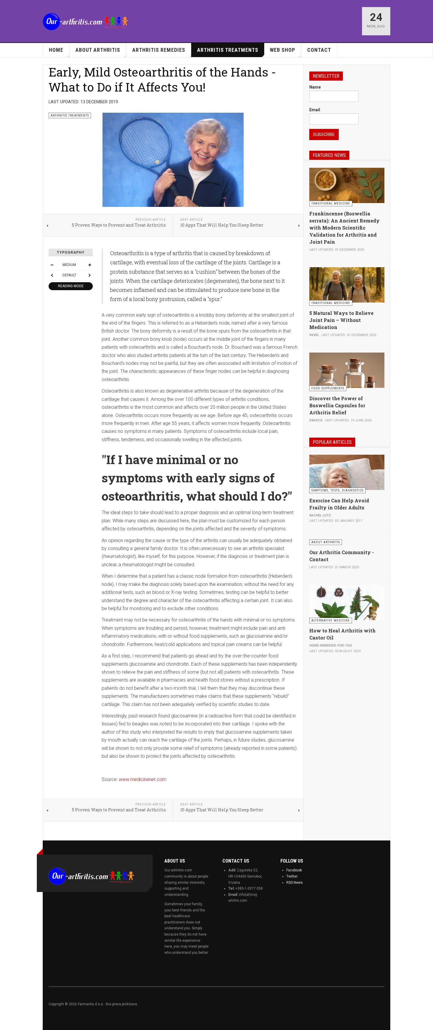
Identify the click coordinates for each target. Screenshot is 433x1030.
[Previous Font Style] (52, 275)
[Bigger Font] (89, 265)
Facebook (294, 870)
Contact (319, 50)
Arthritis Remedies (158, 50)
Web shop (282, 50)
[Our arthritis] (85, 21)
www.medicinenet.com (142, 779)
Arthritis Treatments (227, 50)
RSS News (294, 883)
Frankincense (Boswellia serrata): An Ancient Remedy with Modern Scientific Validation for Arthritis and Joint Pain (344, 227)
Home (56, 50)
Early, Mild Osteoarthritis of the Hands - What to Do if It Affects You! (162, 79)
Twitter (292, 876)
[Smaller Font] (52, 265)
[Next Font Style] (89, 275)
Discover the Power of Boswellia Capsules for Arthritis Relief (337, 405)
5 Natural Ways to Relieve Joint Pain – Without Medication (341, 320)
